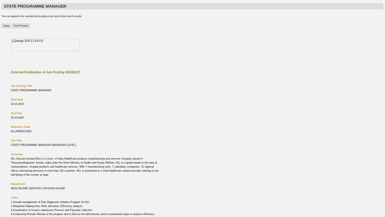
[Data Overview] (192, 125)
